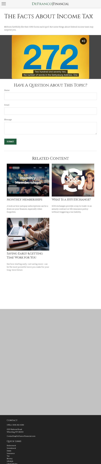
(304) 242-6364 (18, 425)
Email (6, 105)
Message (8, 119)
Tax (8, 456)
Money (9, 459)
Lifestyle (10, 461)
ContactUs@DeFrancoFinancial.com (21, 436)
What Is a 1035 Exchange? (71, 200)
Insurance (11, 453)
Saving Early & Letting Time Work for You (25, 256)
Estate (9, 451)
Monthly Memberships (24, 200)
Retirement (11, 446)
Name (6, 90)
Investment (11, 448)
